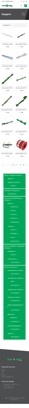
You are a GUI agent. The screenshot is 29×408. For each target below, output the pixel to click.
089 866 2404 (9, 1)
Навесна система (23, 64)
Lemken (2, 64)
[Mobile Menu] (25, 5)
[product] (7, 35)
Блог (2, 373)
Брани (5, 64)
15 (23, 165)
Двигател (21, 152)
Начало (23, 13)
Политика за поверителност (7, 376)
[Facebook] (21, 1)
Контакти (3, 375)
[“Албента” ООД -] (7, 5)
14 (20, 165)
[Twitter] (24, 1)
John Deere (18, 64)
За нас (2, 371)
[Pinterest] (26, 1)
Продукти (3, 369)
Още (8, 46)
